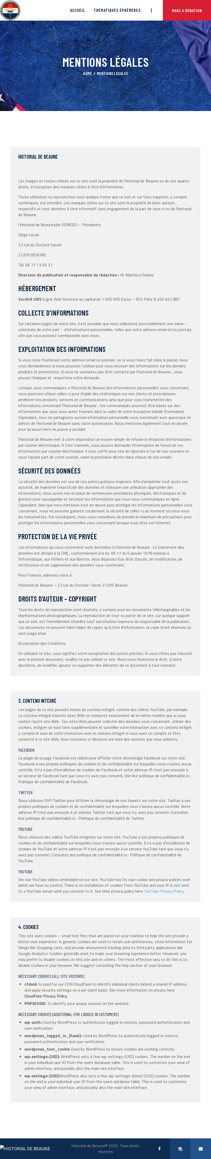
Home (87, 73)
